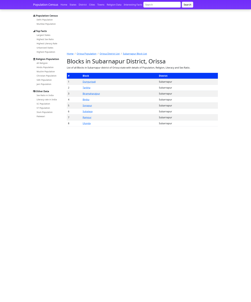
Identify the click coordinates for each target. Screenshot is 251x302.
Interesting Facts (133, 4)
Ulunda (87, 123)
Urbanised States (45, 47)
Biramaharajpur (91, 93)
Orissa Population (86, 53)
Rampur (87, 117)
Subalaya (88, 111)
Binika (86, 99)
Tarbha (86, 87)
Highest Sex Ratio (45, 39)
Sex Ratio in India (45, 95)
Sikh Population (44, 80)
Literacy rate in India (47, 99)
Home (64, 4)
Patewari (41, 116)
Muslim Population (46, 71)
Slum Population (45, 112)
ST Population (43, 108)
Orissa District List (110, 53)
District (83, 4)
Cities (92, 4)
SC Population (43, 103)
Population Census (45, 5)
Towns (100, 4)
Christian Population (47, 75)
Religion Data (114, 4)
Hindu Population (45, 67)
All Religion (42, 63)
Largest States (43, 35)
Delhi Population (45, 19)
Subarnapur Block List (135, 53)
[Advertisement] (142, 32)
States (73, 4)
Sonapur (87, 105)
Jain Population (44, 84)
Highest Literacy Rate (47, 43)
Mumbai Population (46, 23)
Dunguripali (89, 81)
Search (187, 4)
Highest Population (46, 52)
